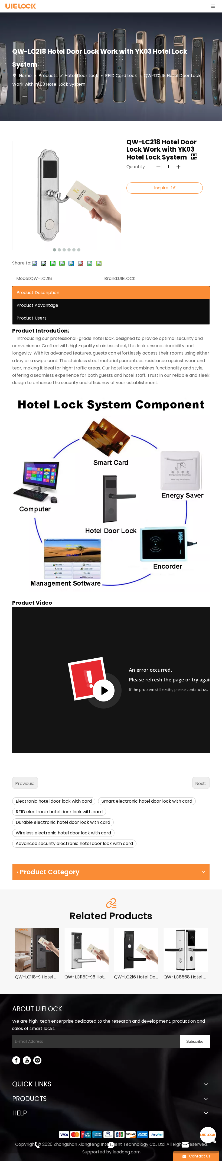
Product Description (38, 292)
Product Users (32, 318)
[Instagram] (37, 1060)
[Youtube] (27, 1060)
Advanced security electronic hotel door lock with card (74, 843)
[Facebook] (16, 1060)
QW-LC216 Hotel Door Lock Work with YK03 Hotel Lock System (136, 977)
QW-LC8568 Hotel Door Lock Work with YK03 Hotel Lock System (186, 977)
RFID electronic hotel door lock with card (59, 812)
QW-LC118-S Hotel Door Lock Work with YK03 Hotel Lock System (37, 977)
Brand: (111, 278)
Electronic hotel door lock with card (54, 801)
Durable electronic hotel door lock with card (63, 822)
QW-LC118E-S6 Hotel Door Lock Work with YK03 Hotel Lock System (86, 977)
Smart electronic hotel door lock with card (147, 801)
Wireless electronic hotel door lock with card (63, 833)
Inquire (161, 188)
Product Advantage (37, 305)
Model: (23, 278)
